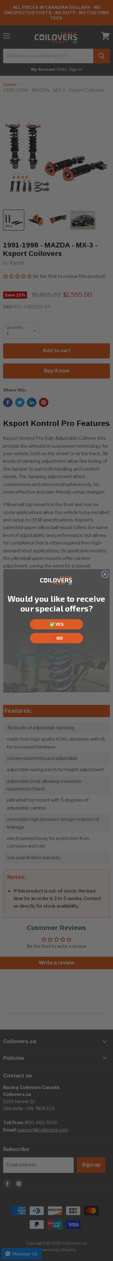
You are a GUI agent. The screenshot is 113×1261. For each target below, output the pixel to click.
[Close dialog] (105, 574)
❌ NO (57, 637)
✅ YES (56, 624)
